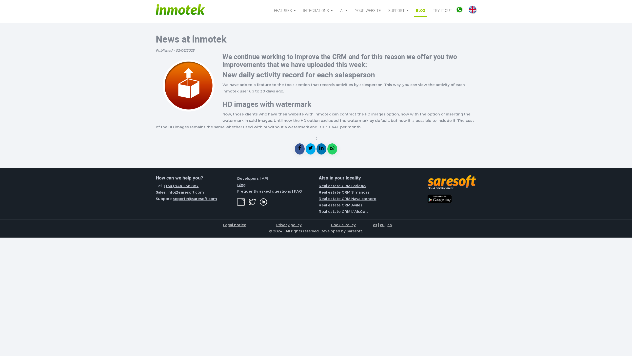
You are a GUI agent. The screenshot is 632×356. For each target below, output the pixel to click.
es (375, 224)
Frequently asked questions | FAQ (269, 191)
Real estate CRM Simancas (344, 192)
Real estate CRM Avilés (340, 205)
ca (389, 224)
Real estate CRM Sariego (342, 185)
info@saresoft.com (185, 192)
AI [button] (342, 10)
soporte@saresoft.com (195, 198)
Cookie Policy (343, 224)
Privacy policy (289, 224)
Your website (368, 10)
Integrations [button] (316, 10)
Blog (420, 10)
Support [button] (397, 10)
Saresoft (354, 231)
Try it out (442, 10)
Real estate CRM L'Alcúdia (344, 211)
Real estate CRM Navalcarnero (347, 198)
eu (382, 224)
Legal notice (234, 224)
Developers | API (252, 178)
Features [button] (283, 10)
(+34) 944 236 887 (181, 185)
